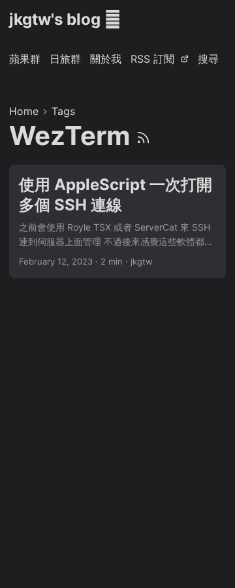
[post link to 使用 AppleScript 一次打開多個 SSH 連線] (117, 221)
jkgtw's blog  (65, 19)
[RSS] (143, 136)
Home (24, 111)
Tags (63, 111)
